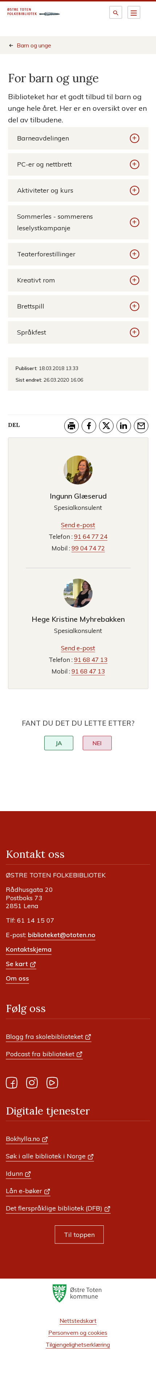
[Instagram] (32, 1084)
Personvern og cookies (77, 1332)
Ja (59, 743)
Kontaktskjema (29, 949)
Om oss (17, 978)
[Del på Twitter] (106, 426)
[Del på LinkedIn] (123, 426)
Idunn (14, 1173)
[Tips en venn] (141, 426)
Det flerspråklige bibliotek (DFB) (54, 1208)
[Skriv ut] (71, 426)
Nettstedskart (78, 1320)
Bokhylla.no (23, 1138)
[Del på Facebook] (89, 426)
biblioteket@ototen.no (61, 935)
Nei (97, 743)
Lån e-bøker (24, 1191)
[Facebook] (11, 1084)
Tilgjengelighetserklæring (78, 1344)
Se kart (17, 964)
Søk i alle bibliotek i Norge (46, 1156)
